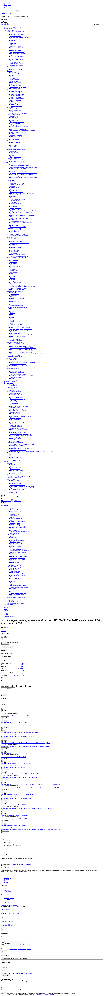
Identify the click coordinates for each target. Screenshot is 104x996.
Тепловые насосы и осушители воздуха (21, 222)
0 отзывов (3, 631)
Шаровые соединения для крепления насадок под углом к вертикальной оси (31, 451)
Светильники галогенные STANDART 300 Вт (23, 348)
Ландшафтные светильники (18, 422)
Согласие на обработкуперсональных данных (7, 925)
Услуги (6, 3)
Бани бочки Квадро (15, 68)
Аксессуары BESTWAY (10, 28)
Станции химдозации (16, 176)
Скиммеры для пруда (16, 438)
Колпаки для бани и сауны (17, 47)
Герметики (13, 151)
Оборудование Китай (16, 213)
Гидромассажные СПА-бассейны (16, 285)
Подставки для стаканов (17, 52)
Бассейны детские (12, 237)
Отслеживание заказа (7, 502)
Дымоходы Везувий (15, 103)
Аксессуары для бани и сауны (15, 31)
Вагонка (9, 71)
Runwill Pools (10, 180)
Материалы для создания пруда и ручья (21, 435)
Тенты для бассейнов (16, 339)
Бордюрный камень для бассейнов (16, 257)
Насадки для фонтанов (16, 445)
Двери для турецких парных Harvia (20, 476)
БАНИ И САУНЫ (9, 30)
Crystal (12, 310)
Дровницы (13, 40)
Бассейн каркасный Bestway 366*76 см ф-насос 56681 (15, 767)
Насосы (9, 415)
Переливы (13, 273)
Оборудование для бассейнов (15, 324)
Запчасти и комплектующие (18, 168)
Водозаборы (13, 181)
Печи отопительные (16, 136)
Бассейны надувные (12, 251)
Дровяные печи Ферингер (17, 98)
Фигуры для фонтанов (16, 413)
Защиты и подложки (16, 232)
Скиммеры (13, 197)
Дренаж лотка (14, 295)
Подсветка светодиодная (17, 428)
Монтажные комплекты (17, 297)
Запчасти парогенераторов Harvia (19, 480)
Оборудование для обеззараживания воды (22, 216)
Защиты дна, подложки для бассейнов (21, 329)
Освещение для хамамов (14, 477)
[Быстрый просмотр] (2, 709)
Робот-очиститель (12, 358)
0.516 (22, 672)
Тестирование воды (15, 377)
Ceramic (12, 308)
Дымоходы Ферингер (16, 106)
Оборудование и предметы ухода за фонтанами (23, 455)
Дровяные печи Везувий (17, 94)
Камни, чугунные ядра (13, 114)
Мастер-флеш (14, 154)
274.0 (22, 677)
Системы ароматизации (17, 470)
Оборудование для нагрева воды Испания (22, 215)
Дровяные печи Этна (16, 100)
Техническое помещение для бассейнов (21, 248)
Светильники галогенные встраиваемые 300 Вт (23, 349)
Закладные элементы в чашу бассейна (20, 327)
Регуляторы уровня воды (17, 299)
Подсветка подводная (16, 426)
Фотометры (10, 367)
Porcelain (12, 320)
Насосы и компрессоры (16, 192)
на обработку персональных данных (20, 864)
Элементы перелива (16, 203)
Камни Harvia (14, 116)
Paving (12, 318)
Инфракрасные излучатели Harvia (19, 111)
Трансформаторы (15, 355)
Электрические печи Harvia (18, 160)
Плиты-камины (14, 139)
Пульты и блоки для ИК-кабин (18, 113)
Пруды (9, 431)
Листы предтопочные (16, 152)
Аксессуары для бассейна (14, 228)
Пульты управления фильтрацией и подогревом (23, 173)
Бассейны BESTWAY (10, 381)
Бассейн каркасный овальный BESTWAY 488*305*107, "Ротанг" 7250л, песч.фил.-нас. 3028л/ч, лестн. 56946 (31, 829)
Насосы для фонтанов (16, 419)
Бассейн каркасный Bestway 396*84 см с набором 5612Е (16, 798)
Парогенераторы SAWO (17, 483)
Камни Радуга (14, 119)
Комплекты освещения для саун (19, 126)
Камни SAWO (14, 117)
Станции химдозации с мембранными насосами (23, 177)
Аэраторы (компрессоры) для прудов (20, 434)
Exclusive (12, 313)
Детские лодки (14, 231)
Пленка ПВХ (14, 219)
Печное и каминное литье (14, 141)
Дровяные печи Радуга (16, 97)
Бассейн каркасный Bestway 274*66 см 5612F (13, 726)
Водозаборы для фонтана (17, 183)
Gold (11, 314)
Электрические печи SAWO (18, 161)
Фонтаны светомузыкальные (18, 450)
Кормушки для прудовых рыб (18, 410)
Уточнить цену (4, 643)
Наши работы (7, 5)
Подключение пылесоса (17, 298)
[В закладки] (2, 636)
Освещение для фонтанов (17, 423)
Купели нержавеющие (16, 305)
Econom (12, 311)
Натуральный (14, 270)
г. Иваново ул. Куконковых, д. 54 (10, 905)
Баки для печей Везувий (17, 63)
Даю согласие (16, 864)
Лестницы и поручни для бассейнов (20, 330)
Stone (11, 323)
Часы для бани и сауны (16, 59)
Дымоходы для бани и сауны (15, 101)
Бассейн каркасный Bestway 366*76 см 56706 (13, 757)
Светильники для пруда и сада (18, 429)
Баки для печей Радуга (16, 65)
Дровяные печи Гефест (16, 95)
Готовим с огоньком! (13, 74)
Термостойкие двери (16, 472)
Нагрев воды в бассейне (17, 332)
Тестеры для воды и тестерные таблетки (21, 375)
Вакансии (6, 902)
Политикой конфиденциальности (45, 994)
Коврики (12, 44)
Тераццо (12, 276)
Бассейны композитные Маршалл (19, 243)
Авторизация (7, 901)
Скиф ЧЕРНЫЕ (11, 388)
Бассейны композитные (13, 240)
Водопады (10, 396)
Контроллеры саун (15, 467)
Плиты (12, 155)
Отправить (3, 695)
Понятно (3, 993)
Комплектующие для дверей (18, 87)
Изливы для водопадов (16, 397)
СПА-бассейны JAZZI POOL (18, 288)
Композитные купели (16, 246)
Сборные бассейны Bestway (18, 254)
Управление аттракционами (18, 178)
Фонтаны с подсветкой (16, 460)
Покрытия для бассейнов (17, 337)
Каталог (3, 874)
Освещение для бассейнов (17, 336)
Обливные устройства (16, 50)
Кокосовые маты (15, 407)
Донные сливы (14, 187)
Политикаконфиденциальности (7, 920)
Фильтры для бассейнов (17, 340)
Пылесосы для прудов (16, 437)
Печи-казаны (14, 81)
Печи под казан (14, 79)
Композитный (14, 267)
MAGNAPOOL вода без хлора (12, 27)
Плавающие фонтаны (16, 457)
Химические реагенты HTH (18, 227)
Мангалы (13, 78)
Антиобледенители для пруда (18, 432)
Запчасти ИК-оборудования (18, 109)
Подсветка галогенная (16, 425)
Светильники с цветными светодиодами (21, 352)
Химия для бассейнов (13, 368)
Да (23, 670)
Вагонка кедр (14, 72)
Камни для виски (15, 120)
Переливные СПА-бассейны (18, 364)
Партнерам (7, 899)
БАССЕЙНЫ (7, 162)
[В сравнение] (5, 636)
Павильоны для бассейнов (14, 356)
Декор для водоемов (12, 403)
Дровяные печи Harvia (16, 91)
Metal (11, 316)
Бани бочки (10, 66)
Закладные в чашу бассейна (15, 291)
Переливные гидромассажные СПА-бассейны (23, 286)
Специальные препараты (17, 372)
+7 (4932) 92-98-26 (6, 13)
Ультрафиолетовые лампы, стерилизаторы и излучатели (25, 439)
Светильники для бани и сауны (19, 129)
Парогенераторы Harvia (16, 482)
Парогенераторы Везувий (17, 485)
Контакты (6, 8)
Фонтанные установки (16, 458)
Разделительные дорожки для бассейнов (21, 174)
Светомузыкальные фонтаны (15, 442)
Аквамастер (10, 205)
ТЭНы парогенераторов (17, 489)
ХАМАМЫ (7, 461)
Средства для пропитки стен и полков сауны (22, 55)
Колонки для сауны (15, 46)
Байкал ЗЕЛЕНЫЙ (12, 384)
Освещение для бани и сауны (15, 123)
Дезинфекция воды (15, 369)
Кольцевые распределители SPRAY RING (22, 444)
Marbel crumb (14, 259)
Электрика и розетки (16, 394)
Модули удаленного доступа (18, 171)
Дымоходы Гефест (15, 104)
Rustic (12, 321)
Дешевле (5, 839)
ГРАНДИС (10, 463)
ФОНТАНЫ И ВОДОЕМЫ (11, 390)
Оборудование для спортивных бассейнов (22, 193)
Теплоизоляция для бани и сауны (16, 149)
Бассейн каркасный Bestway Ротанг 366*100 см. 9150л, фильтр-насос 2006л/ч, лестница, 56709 (27, 808)
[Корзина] (2, 23)
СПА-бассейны (11, 359)
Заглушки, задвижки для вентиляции (20, 41)
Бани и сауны (7, 878)
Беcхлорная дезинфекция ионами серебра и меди (24, 167)
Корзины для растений (16, 409)
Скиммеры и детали (16, 301)
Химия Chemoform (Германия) (12, 490)
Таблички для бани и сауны (18, 56)
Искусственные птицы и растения (19, 406)
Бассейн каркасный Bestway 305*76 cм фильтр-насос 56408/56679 (19, 736)
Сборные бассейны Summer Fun (19, 256)
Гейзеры (12, 186)
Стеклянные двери (15, 88)
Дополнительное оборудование (19, 189)
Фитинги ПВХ (14, 225)
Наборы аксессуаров (16, 49)
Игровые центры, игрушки (17, 234)
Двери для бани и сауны (14, 84)
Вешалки (12, 39)
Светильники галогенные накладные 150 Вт (22, 351)
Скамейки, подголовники (17, 53)
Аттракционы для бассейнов (18, 326)
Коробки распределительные (18, 343)
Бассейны (6, 879)
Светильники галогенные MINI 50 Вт (20, 346)
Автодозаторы (14, 33)
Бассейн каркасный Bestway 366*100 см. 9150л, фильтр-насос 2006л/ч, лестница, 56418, (25, 746)
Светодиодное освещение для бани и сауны (22, 130)
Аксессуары (13, 464)
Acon (8, 164)
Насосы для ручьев (15, 418)
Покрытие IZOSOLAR (16, 247)
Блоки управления (15, 208)
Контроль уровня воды (16, 170)
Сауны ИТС (13, 148)
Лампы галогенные (15, 345)
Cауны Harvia (14, 145)
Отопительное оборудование (15, 132)
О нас (5, 6)
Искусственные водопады (17, 399)
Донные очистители (16, 209)
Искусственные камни (16, 404)
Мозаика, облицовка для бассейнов (17, 307)
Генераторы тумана (15, 393)
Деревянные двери (15, 85)
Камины (12, 133)
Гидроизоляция (11, 400)
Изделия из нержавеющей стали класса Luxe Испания (25, 211)
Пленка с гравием (15, 412)
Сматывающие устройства (17, 221)
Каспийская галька (15, 265)
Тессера (12, 279)
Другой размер (6, 842)
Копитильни (13, 76)
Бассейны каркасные (13, 238)
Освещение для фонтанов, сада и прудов (18, 420)
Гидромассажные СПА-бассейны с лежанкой (22, 362)
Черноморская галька (16, 282)
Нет (23, 673)
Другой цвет (6, 840)
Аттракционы (14, 206)
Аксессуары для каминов (17, 34)
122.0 (22, 665)
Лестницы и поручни (16, 190)
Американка (13, 262)
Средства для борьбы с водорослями (20, 374)
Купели (9, 304)
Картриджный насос (18, 675)
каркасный (21, 668)
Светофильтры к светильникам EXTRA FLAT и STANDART (27, 353)
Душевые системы (15, 466)
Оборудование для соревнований (19, 218)
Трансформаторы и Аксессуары (16, 453)
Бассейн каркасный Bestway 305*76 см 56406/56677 (15, 715)
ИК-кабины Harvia (15, 110)
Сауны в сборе (11, 143)
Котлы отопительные (16, 135)
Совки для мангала (15, 82)
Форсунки (13, 202)
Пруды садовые (8, 383)
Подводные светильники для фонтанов (21, 447)
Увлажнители (14, 473)
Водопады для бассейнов (17, 184)
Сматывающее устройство (17, 199)
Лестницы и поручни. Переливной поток (21, 212)
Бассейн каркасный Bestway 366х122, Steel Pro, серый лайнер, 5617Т (20, 777)
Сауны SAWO (14, 146)
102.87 (22, 663)
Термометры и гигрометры (17, 57)
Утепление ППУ (15, 250)
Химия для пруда (12, 492)
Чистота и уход (14, 380)
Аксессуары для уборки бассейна (19, 230)
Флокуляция (13, 378)
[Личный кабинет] (1, 498)
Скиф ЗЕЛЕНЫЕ (12, 387)
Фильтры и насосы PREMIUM (18, 224)
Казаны (12, 75)
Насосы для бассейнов (16, 333)
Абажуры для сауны (15, 125)
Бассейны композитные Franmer (19, 241)
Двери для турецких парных (15, 474)
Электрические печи (13, 158)
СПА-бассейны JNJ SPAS (17, 289)
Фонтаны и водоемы (9, 881)
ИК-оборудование (12, 107)
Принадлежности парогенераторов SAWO (22, 488)
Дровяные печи (11, 90)
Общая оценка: (5, 686)
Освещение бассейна (16, 195)
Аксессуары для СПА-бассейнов (19, 361)
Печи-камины (14, 138)
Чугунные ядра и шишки (17, 122)
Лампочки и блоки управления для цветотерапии (24, 127)
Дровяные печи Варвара (17, 92)
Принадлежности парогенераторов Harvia (22, 486)
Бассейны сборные (12, 253)
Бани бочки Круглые (16, 69)
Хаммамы (6, 882)
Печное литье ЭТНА (16, 142)
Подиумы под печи (15, 157)
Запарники (13, 43)
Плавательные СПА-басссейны (19, 365)
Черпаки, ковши (14, 60)
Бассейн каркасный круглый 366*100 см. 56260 (14, 819)
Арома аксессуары (15, 36)
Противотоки (14, 196)
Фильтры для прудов (16, 441)
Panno (12, 317)
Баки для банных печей (13, 62)
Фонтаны (9, 454)
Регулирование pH (15, 371)
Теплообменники (15, 200)
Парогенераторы (15, 469)
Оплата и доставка (9, 2)
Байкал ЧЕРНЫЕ (12, 386)
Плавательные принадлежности (19, 235)
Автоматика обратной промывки (19, 165)
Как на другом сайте (8, 845)
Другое (4, 854)
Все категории (11, 508)
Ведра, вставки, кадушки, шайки (19, 37)
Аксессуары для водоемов (14, 391)
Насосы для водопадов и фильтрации (20, 416)
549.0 (22, 666)
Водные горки (14, 244)
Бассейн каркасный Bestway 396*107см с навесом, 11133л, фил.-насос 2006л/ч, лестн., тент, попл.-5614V (30, 788)
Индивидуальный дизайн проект (11, 844)
